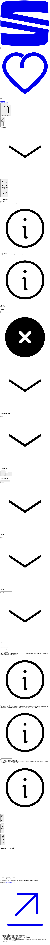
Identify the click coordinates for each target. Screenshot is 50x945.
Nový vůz (2, 121)
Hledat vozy (3, 882)
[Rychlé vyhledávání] (0, 48)
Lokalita (2, 305)
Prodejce (2, 757)
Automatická (3, 481)
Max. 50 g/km (4, 652)
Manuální (8, 481)
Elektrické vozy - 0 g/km (6, 705)
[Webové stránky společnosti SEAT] (25, 46)
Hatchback (3, 475)
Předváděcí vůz (5, 253)
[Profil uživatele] (0, 98)
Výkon (1, 642)
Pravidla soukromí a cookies (5, 943)
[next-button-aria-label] (0, 126)
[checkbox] (0, 202)
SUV (7, 475)
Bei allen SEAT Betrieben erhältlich (9, 760)
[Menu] (1, 98)
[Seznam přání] (25, 73)
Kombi (10, 475)
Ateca (2, 125)
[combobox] (6, 306)
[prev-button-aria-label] (0, 116)
